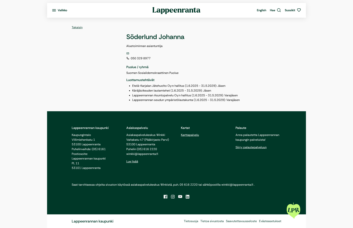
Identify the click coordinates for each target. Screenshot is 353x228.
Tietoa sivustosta (212, 221)
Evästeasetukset (270, 221)
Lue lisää (132, 161)
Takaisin (77, 27)
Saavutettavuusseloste (241, 221)
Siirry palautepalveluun (251, 147)
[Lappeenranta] (176, 10)
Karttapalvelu (190, 135)
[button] (275, 10)
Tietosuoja (191, 221)
